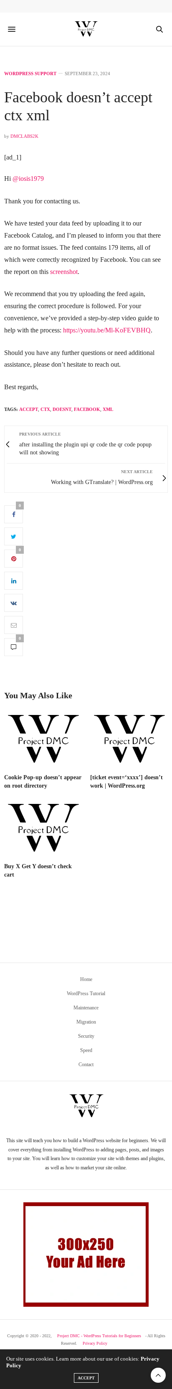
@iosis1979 (28, 178)
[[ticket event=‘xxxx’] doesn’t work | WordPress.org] (129, 740)
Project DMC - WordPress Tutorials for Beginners (99, 1335)
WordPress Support (30, 73)
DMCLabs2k (24, 136)
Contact (86, 1064)
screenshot (64, 271)
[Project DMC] (86, 29)
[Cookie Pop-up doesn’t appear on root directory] (43, 740)
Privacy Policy (95, 1343)
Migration (86, 1022)
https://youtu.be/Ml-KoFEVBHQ (107, 330)
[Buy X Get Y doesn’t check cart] (43, 829)
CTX (45, 409)
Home (86, 979)
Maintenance (86, 1008)
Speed (86, 1050)
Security (86, 1036)
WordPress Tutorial (86, 993)
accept (28, 409)
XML (108, 409)
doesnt (62, 409)
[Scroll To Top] (158, 1375)
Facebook (87, 409)
